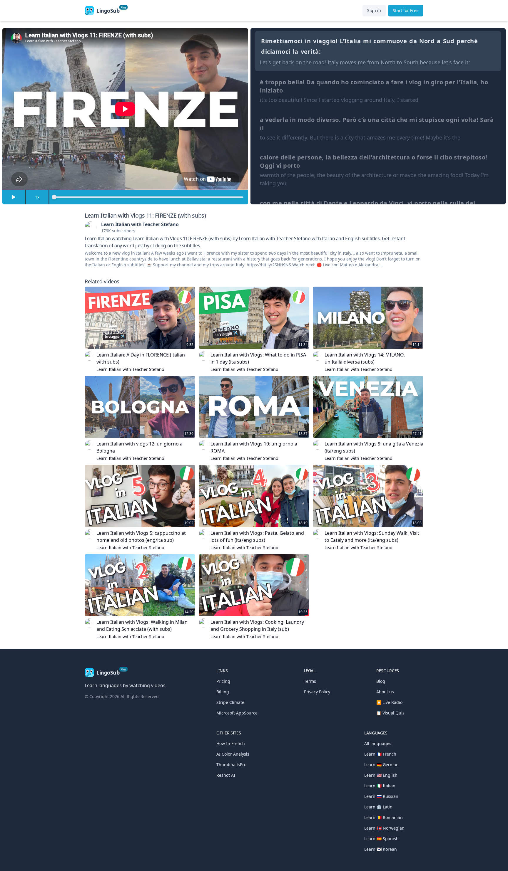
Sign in (374, 10)
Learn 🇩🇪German (381, 764)
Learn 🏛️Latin (378, 807)
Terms (310, 681)
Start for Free (406, 10)
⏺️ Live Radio (389, 702)
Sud (448, 41)
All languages (377, 743)
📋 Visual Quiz (390, 713)
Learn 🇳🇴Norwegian (384, 828)
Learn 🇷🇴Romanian (383, 817)
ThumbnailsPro (231, 764)
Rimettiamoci (282, 41)
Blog (380, 681)
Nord (427, 41)
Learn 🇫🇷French (380, 754)
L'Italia (350, 41)
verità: (311, 52)
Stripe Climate (230, 702)
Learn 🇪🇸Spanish (381, 838)
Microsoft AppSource (237, 713)
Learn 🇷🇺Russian (381, 796)
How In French (230, 743)
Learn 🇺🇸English (380, 775)
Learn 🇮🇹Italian (379, 785)
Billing (222, 692)
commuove (390, 41)
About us (385, 692)
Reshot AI (225, 775)
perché (467, 41)
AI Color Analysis (232, 754)
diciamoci (275, 52)
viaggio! (325, 41)
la (295, 52)
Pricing (223, 681)
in (308, 41)
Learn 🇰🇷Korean (380, 849)
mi (367, 41)
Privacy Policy (317, 692)
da (413, 41)
